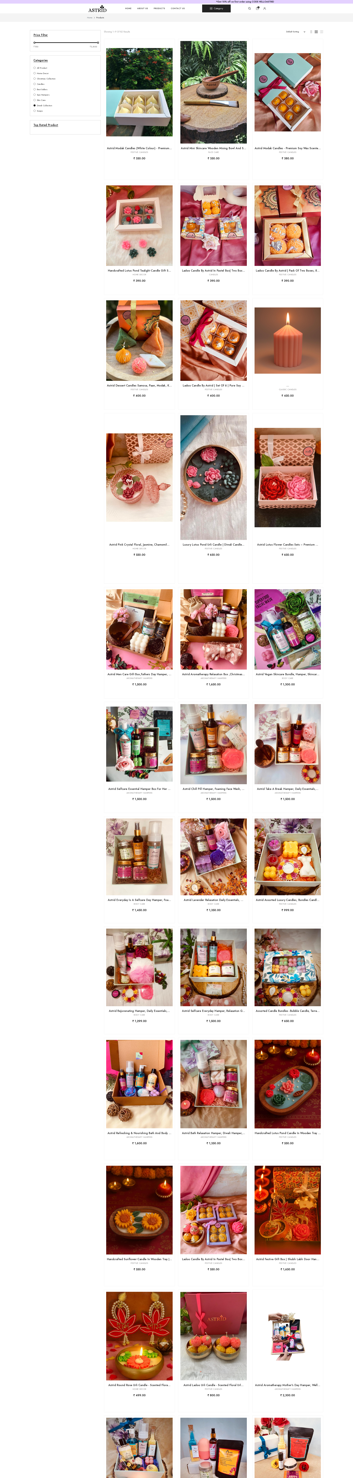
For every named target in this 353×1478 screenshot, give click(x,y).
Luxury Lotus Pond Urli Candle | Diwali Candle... (213, 545)
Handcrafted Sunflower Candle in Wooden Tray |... (139, 1259)
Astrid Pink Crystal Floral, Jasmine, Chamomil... (139, 545)
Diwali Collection (44, 105)
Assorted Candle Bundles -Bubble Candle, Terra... (288, 1011)
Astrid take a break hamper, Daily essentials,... (287, 789)
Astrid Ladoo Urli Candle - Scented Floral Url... (214, 1385)
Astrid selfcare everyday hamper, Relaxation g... (213, 1011)
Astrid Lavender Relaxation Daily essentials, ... (213, 900)
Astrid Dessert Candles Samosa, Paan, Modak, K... (139, 386)
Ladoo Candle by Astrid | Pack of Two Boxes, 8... (287, 271)
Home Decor (43, 73)
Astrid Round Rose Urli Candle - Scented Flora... (139, 1385)
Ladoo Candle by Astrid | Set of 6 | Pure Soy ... (213, 386)
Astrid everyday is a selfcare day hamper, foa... (139, 900)
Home (128, 8)
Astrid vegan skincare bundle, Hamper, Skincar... (287, 674)
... (287, 386)
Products (159, 8)
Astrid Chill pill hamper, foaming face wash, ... (213, 789)
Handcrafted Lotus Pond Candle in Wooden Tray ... (288, 1133)
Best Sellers (42, 89)
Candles (40, 84)
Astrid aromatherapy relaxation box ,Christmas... (213, 674)
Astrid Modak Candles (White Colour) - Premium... (139, 148)
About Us (142, 8)
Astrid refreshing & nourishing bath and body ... (139, 1133)
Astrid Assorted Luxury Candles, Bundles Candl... (287, 900)
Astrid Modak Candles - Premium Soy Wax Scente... (288, 148)
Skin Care (41, 100)
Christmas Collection (46, 78)
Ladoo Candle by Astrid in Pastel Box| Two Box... (213, 271)
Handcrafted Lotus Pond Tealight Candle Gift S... (139, 271)
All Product (42, 68)
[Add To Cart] (139, 92)
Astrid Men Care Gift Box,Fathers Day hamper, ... (139, 674)
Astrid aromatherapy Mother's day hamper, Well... (287, 1385)
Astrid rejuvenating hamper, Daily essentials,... (139, 1011)
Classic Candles (288, 389)
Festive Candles (139, 152)
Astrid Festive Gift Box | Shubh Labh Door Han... (287, 1259)
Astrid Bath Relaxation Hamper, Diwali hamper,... (213, 1133)
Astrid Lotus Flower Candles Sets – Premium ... (287, 545)
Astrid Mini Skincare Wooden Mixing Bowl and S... (213, 148)
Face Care (213, 152)
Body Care (287, 678)
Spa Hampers (43, 94)
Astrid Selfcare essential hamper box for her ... (139, 789)
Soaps (40, 110)
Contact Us (178, 8)
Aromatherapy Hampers (139, 678)
